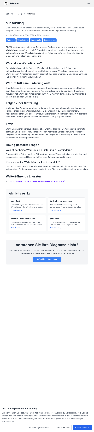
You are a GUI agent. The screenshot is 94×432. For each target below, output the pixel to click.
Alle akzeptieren (82, 427)
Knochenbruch (50, 40)
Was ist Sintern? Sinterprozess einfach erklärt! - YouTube (35, 181)
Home (10, 14)
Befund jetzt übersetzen (47, 259)
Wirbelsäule (36, 40)
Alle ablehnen (63, 427)
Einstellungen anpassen (40, 427)
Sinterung (11, 40)
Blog (20, 14)
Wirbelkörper (23, 40)
